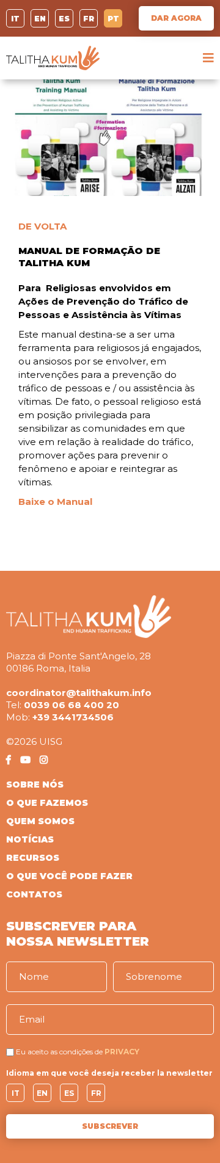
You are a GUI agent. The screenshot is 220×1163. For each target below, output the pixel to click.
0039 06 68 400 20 (71, 705)
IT (15, 18)
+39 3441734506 (73, 717)
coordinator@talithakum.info (79, 692)
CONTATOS (34, 894)
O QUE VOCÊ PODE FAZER (69, 876)
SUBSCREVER (110, 1126)
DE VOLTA (42, 226)
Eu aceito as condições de (59, 1051)
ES (64, 18)
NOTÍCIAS (30, 839)
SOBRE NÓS (35, 784)
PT (113, 18)
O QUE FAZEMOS (47, 802)
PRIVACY (122, 1051)
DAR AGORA (176, 18)
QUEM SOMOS (40, 821)
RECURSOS (32, 857)
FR (88, 18)
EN (40, 18)
